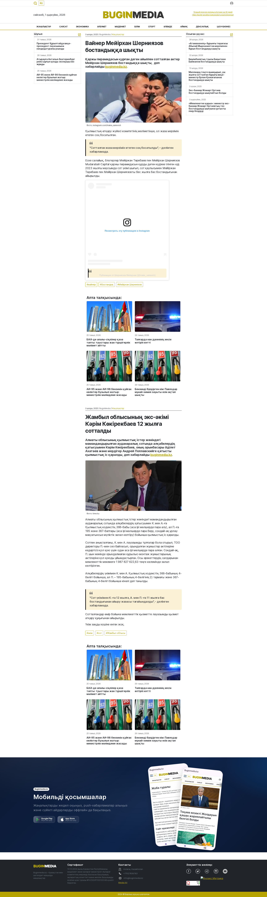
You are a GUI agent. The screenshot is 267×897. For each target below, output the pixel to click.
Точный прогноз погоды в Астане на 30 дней (212, 12)
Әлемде (168, 26)
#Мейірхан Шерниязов (129, 284)
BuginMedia (105, 34)
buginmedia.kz (116, 66)
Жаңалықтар (43, 26)
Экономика (82, 26)
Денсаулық (202, 26)
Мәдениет (120, 26)
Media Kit (122, 882)
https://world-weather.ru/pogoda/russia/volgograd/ (213, 15)
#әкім (90, 633)
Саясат (63, 26)
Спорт (151, 26)
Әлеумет (101, 26)
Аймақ (184, 26)
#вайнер (91, 284)
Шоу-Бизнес (224, 26)
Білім (137, 26)
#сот (99, 633)
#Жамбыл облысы (115, 633)
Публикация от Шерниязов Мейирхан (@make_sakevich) (127, 275)
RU (41, 3)
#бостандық (106, 284)
